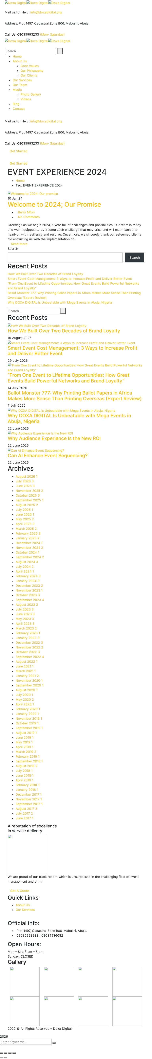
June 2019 (24, 737)
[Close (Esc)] (1, 1053)
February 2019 (27, 756)
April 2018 (24, 780)
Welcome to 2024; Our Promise (54, 204)
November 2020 (29, 680)
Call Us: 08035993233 (22, 34)
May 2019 (24, 742)
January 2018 (27, 790)
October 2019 (27, 723)
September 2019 (29, 728)
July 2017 (24, 813)
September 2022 (30, 657)
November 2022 (29, 647)
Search (13, 249)
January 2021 (27, 676)
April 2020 (25, 704)
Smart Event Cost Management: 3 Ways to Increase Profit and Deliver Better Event (70, 279)
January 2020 (27, 714)
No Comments (29, 217)
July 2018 (24, 771)
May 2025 (25, 519)
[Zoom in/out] (14, 1053)
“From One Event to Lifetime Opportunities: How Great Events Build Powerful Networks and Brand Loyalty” (68, 378)
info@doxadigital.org (46, 12)
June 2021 (24, 666)
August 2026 (26, 476)
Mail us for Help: (17, 12)
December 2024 (29, 543)
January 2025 (27, 538)
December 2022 (29, 642)
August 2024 (27, 562)
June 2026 (25, 486)
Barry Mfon (26, 212)
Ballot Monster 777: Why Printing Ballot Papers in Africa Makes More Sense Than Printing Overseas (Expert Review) (75, 395)
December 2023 (29, 586)
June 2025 (25, 514)
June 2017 (24, 818)
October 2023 (28, 595)
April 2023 (25, 624)
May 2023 (25, 619)
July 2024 (25, 567)
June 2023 (25, 614)
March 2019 (26, 752)
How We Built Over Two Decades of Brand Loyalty (45, 274)
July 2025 (24, 510)
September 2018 (29, 761)
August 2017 (26, 809)
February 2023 (28, 633)
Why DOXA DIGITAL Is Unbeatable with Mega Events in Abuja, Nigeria (60, 302)
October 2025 (28, 495)
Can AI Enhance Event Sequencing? (48, 455)
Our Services (25, 910)
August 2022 (26, 661)
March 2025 (26, 529)
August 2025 (27, 505)
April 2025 (25, 524)
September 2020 (29, 685)
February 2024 (28, 576)
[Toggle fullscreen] (9, 1053)
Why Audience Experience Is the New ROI (54, 438)
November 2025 (29, 491)
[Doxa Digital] (16, 2)
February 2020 (28, 709)
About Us (23, 905)
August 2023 (27, 605)
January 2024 (27, 581)
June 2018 (24, 775)
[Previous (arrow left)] (1, 1057)
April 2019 (24, 747)
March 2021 (26, 671)
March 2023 (26, 628)
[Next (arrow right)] (5, 1057)
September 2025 (29, 500)
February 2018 (27, 785)
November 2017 (29, 799)
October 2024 (27, 552)
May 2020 (25, 699)
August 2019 (26, 733)
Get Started (18, 151)
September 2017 (29, 804)
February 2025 (28, 533)
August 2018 (26, 766)
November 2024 (29, 548)
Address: (11, 23)
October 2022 (28, 652)
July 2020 (24, 695)
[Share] (5, 1053)
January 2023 (27, 638)
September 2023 (30, 600)
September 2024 (30, 557)
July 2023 (25, 609)
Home (20, 181)
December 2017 (29, 794)
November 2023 (29, 590)
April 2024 (25, 571)
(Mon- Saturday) (52, 34)
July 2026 (25, 481)
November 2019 (29, 718)
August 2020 (26, 690)
